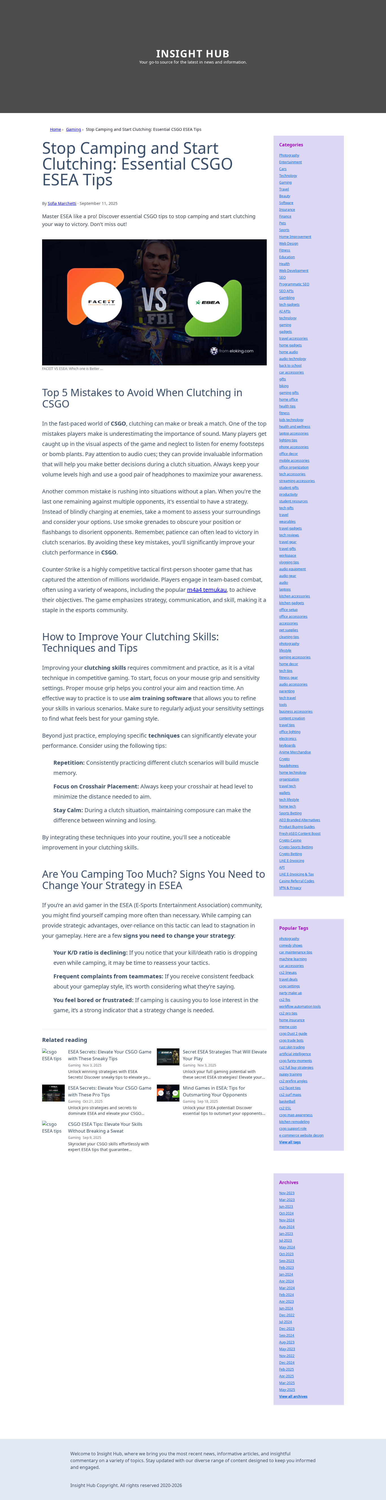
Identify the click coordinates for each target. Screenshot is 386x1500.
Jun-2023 (286, 1206)
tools (283, 704)
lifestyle (285, 650)
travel (283, 514)
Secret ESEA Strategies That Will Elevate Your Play (225, 1055)
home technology (292, 772)
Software (286, 202)
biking (284, 385)
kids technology (291, 419)
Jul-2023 (285, 1240)
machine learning (293, 959)
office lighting (289, 731)
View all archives (293, 1396)
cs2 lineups (288, 972)
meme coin (288, 1026)
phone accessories (294, 447)
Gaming (73, 129)
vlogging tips (289, 562)
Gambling (286, 297)
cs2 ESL (285, 1108)
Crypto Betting (290, 853)
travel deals (288, 979)
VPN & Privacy (290, 887)
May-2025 (287, 1389)
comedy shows (290, 945)
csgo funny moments (295, 1060)
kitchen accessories (294, 596)
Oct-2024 (286, 1213)
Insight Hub (193, 53)
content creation (292, 718)
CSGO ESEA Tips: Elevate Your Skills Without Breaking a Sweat (105, 1127)
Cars (283, 168)
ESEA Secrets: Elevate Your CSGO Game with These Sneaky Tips (109, 1055)
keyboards (287, 745)
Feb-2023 (286, 1267)
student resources (293, 501)
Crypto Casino (290, 840)
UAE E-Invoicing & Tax (296, 874)
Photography (289, 155)
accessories (288, 623)
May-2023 (287, 1349)
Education (287, 257)
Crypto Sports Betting (296, 847)
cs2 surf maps (290, 1094)
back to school (290, 365)
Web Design (288, 243)
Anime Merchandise (295, 752)
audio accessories (293, 684)
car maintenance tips (295, 952)
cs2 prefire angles (293, 1081)
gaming (285, 324)
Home (55, 129)
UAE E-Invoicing (291, 860)
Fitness (284, 250)
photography (289, 643)
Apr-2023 (286, 1301)
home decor (288, 664)
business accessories (296, 711)
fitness (284, 413)
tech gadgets (289, 304)
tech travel (287, 697)
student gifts (289, 487)
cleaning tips (289, 636)
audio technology (292, 358)
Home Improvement (295, 236)
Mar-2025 (287, 1382)
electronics (287, 738)
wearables (287, 521)
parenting (286, 691)
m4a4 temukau (207, 589)
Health (284, 263)
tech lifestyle (289, 799)
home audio (288, 352)
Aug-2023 (286, 1342)
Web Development (293, 270)
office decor (288, 453)
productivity (288, 494)
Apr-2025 (286, 1376)
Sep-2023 (286, 1260)
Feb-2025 (286, 1369)
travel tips (287, 725)
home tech (287, 806)
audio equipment (292, 569)
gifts (282, 379)
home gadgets (290, 345)
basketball (287, 1101)
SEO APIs (286, 291)
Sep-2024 (286, 1335)
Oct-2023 (286, 1254)
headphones (289, 765)
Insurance (287, 209)
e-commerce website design (301, 1135)
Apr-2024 (286, 1281)
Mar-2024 (287, 1288)
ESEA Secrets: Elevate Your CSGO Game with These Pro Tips (109, 1091)
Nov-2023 (286, 1193)
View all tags (290, 1142)
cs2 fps (284, 999)
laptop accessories (294, 433)
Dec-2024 (286, 1362)
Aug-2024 (286, 1226)
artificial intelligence (295, 1054)
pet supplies (288, 630)
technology (287, 318)
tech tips (285, 670)
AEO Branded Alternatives (299, 820)
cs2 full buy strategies (296, 1067)
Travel (284, 189)
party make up (290, 992)
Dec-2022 (286, 1315)
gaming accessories (295, 657)
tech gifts (286, 508)
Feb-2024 (286, 1294)
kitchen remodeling (294, 1121)
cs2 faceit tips (290, 1087)
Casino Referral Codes (296, 881)
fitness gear (288, 677)
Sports (284, 229)
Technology (288, 175)
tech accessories (292, 474)
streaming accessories (297, 480)
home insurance (292, 1020)
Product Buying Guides (297, 826)
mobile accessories (294, 460)
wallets (284, 792)
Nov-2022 (286, 1355)
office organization (294, 467)
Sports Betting (290, 813)
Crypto (284, 758)
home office (288, 399)
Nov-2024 (286, 1220)
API (282, 867)
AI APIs (284, 311)
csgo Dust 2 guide (293, 1033)
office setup (288, 609)
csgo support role (293, 1128)
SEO (282, 277)
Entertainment (290, 162)
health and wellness (294, 426)
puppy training (290, 1074)
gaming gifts (289, 392)
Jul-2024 (285, 1321)
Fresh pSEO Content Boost (299, 833)
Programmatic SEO (294, 284)
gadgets (285, 331)
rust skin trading (292, 1047)
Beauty (284, 196)
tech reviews (289, 535)
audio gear (287, 575)
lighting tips (288, 440)
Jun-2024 (286, 1308)
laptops (285, 589)
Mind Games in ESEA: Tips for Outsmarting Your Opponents (215, 1091)
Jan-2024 (286, 1274)
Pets (282, 223)
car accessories (291, 372)
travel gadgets (290, 528)
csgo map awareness (296, 1115)
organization (289, 779)
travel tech (287, 786)
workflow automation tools (300, 1006)
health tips (287, 406)
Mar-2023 (287, 1199)
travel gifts (287, 548)
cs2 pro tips (288, 1013)
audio (283, 582)
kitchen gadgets (291, 603)
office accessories (293, 616)
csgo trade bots (291, 1040)
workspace (287, 555)
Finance (285, 216)
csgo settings (289, 986)
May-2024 (287, 1247)
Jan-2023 (286, 1233)
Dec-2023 (286, 1328)
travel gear (287, 541)
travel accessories (293, 338)
